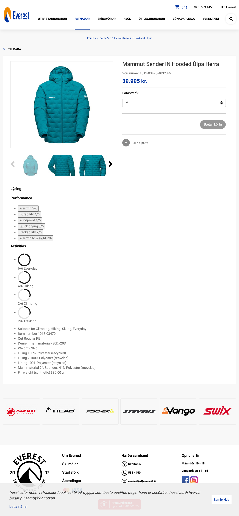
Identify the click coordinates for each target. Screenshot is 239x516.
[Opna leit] (231, 19)
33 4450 (135, 472)
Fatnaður (105, 38)
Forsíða (91, 38)
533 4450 (207, 7)
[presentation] (12, 164)
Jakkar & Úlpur (143, 38)
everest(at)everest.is (142, 481)
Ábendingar (71, 480)
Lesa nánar (18, 506)
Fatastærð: (130, 93)
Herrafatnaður (122, 38)
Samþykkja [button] (221, 499)
